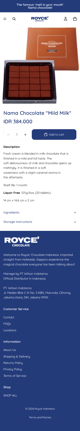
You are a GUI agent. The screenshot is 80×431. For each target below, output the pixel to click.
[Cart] (75, 19)
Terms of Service (14, 376)
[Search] (14, 19)
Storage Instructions (17, 222)
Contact (8, 317)
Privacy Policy (12, 369)
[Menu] (5, 19)
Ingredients (11, 212)
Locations (9, 330)
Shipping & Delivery (16, 356)
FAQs (7, 324)
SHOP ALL (10, 395)
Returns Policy (13, 363)
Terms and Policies (40, 417)
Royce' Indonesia (45, 408)
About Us (9, 350)
